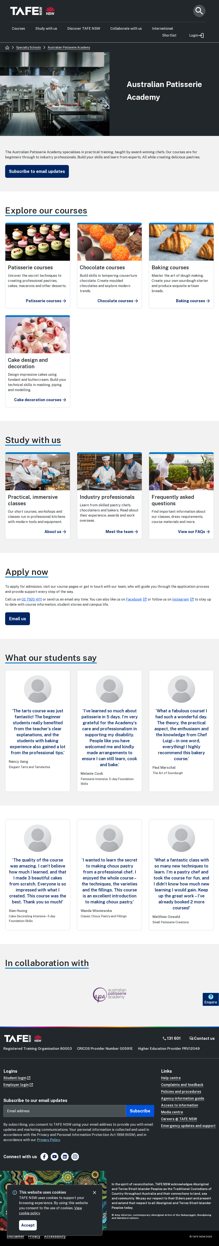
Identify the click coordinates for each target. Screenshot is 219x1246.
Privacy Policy (48, 1140)
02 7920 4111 (32, 599)
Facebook (134, 599)
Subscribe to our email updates (35, 1100)
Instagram (180, 599)
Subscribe (140, 1110)
